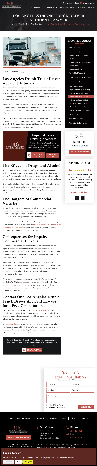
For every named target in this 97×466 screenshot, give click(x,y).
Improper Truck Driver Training (80, 89)
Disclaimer (49, 405)
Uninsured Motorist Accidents (80, 77)
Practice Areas (52, 7)
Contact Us (91, 7)
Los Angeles (42, 310)
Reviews (72, 7)
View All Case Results (80, 152)
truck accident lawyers (22, 285)
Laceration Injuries (76, 69)
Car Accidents (74, 114)
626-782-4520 (89, 3)
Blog (84, 7)
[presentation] (77, 198)
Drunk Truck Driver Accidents (79, 96)
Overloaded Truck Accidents (79, 107)
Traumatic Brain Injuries (78, 123)
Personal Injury (74, 47)
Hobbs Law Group (12, 324)
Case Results (63, 7)
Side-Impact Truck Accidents (79, 100)
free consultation (26, 333)
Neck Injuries (74, 59)
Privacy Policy (58, 405)
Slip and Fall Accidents (77, 73)
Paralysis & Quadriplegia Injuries (80, 62)
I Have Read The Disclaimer (57, 407)
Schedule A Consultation (18, 437)
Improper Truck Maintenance (79, 93)
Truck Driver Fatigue (76, 86)
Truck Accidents (75, 82)
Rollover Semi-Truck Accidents (80, 110)
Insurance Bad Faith (76, 119)
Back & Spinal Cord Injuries (79, 55)
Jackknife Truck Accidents (78, 103)
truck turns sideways (42, 225)
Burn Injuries (74, 65)
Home (30, 7)
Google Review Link (80, 181)
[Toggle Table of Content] (21, 72)
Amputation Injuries (76, 52)
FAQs (79, 7)
